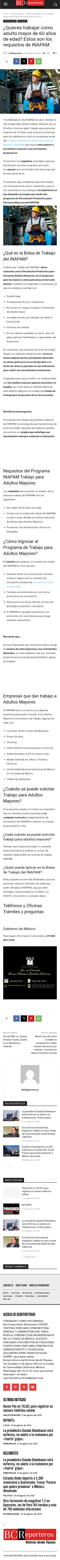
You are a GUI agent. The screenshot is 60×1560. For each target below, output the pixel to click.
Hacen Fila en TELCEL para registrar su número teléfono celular (36, 1191)
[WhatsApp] (38, 61)
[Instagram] (15, 1387)
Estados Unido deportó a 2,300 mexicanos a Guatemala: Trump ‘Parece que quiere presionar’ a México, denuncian (29, 1484)
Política (7, 1155)
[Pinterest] (31, 61)
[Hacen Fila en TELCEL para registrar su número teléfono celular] (11, 1192)
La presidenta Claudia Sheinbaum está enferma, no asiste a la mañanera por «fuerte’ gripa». (39, 1114)
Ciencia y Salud (17, 13)
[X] (24, 61)
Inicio (5, 13)
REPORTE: (27, 1205)
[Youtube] (32, 1387)
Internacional (11, 1514)
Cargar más (29, 1256)
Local (6, 1425)
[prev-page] (5, 1166)
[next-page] (10, 1166)
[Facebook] (16, 61)
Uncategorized (11, 1415)
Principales (22, 21)
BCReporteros (16, 53)
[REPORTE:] (11, 1209)
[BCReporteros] (5, 53)
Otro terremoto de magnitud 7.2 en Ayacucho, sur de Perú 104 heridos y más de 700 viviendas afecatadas (29, 1505)
